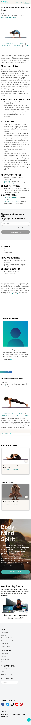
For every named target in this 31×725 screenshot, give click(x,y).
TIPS (17, 47)
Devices (3, 635)
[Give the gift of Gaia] (21, 2)
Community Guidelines (7, 638)
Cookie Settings (6, 646)
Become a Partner (6, 674)
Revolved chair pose (10, 183)
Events (3, 662)
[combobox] (9, 682)
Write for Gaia (5, 659)
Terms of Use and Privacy (9, 641)
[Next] (26, 461)
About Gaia (4, 632)
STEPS (27, 46)
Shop (2, 671)
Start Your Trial (15, 572)
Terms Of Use (16, 294)
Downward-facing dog (10, 197)
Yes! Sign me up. (15, 232)
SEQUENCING (6, 46)
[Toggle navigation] (1, 2)
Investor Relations (6, 669)
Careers (3, 656)
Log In (26, 2)
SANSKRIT (17, 46)
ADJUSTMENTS (8, 44)
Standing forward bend (11, 201)
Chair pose (7, 181)
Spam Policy (5, 643)
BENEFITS (20, 44)
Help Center (4, 653)
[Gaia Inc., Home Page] (5, 2)
